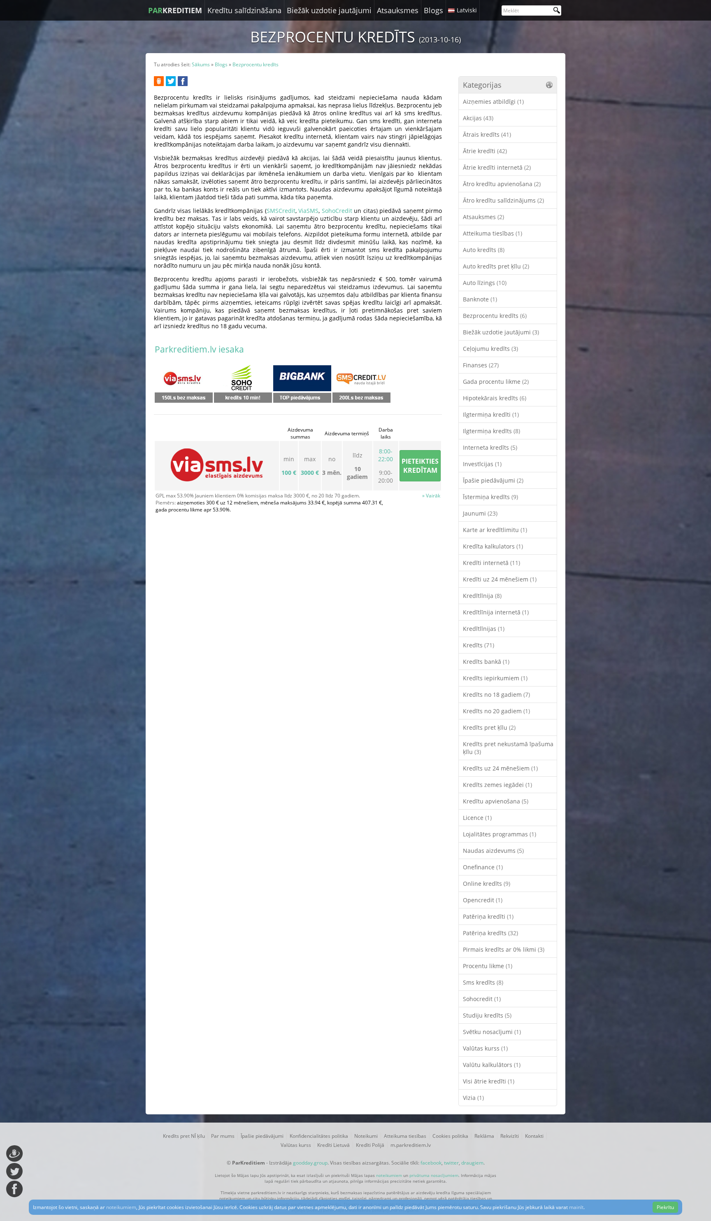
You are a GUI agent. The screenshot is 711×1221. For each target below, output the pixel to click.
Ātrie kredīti (485, 151)
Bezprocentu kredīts (495, 316)
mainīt (576, 1207)
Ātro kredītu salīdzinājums (503, 200)
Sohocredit (482, 999)
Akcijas (478, 118)
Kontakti (534, 1135)
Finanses (481, 365)
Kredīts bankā (486, 661)
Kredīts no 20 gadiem (496, 711)
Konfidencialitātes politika (319, 1135)
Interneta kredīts (490, 447)
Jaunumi (480, 513)
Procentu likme (487, 966)
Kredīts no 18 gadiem (496, 694)
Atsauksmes (397, 10)
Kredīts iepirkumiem (495, 678)
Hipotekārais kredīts (494, 398)
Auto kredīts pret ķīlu (496, 266)
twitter (451, 1162)
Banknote (480, 299)
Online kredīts (486, 883)
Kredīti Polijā (370, 1145)
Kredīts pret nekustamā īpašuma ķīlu (508, 748)
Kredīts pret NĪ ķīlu (184, 1135)
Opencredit (482, 900)
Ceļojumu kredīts (490, 349)
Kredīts (478, 645)
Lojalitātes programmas (499, 834)
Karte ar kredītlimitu (495, 530)
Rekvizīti (509, 1135)
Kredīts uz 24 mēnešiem (500, 768)
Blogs (433, 10)
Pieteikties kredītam (420, 466)
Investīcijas (482, 464)
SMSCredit (281, 211)
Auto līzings (485, 283)
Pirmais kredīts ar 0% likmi (503, 949)
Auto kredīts (483, 250)
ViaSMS (308, 211)
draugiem (472, 1162)
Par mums (223, 1135)
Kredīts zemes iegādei (497, 785)
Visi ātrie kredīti (488, 1081)
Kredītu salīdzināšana (244, 10)
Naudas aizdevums (493, 850)
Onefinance (483, 867)
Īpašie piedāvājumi (493, 480)
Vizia (473, 1098)
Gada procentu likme (496, 381)
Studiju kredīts (487, 1015)
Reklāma (484, 1135)
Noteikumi (366, 1135)
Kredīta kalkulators (493, 546)
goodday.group (310, 1162)
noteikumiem (389, 1175)
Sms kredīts (483, 982)
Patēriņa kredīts (490, 933)
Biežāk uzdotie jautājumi (329, 10)
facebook (431, 1162)
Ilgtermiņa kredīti (491, 414)
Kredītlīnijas (483, 629)
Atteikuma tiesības (492, 233)
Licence (477, 818)
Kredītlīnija (482, 596)
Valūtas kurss (485, 1048)
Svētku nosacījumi (492, 1032)
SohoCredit (337, 211)
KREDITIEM (175, 10)
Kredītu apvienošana (495, 801)
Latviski (467, 10)
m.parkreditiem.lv (410, 1145)
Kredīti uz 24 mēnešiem (500, 579)
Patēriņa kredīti (488, 916)
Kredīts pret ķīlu (489, 727)
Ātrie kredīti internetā (497, 167)
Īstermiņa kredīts (490, 497)
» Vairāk (431, 495)
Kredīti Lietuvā (333, 1145)
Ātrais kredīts (487, 134)
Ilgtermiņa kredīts (491, 431)
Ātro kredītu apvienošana (502, 184)
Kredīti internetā (491, 563)
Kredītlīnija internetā (496, 612)
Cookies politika (450, 1135)
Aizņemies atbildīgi (493, 101)
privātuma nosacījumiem (433, 1175)
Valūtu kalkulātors (491, 1065)
